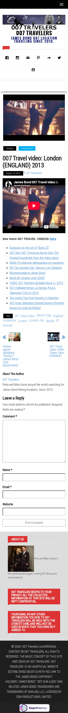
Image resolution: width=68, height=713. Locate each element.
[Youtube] (34, 69)
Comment (10, 416)
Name (7, 470)
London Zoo (36, 320)
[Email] (29, 57)
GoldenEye (9, 320)
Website (8, 504)
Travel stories (27, 148)
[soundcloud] (49, 57)
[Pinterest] (39, 57)
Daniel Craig (43, 315)
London (22, 321)
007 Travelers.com (33, 646)
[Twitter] (60, 57)
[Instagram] (18, 57)
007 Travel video (24, 316)
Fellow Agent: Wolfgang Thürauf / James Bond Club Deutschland (10, 356)
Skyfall (50, 321)
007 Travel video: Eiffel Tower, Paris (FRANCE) (56, 351)
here (53, 239)
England (58, 316)
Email (7, 487)
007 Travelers (34, 33)
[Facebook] (8, 57)
